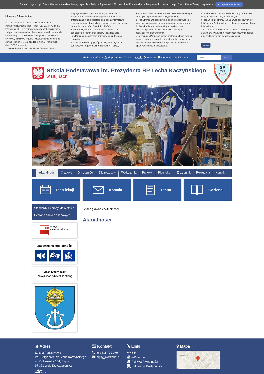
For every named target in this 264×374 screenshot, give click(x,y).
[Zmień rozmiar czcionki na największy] (140, 57)
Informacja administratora (174, 57)
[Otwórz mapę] (198, 359)
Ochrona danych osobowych (52, 215)
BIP (133, 352)
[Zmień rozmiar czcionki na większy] (138, 57)
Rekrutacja (203, 172)
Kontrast (151, 57)
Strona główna (94, 57)
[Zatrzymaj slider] (132, 162)
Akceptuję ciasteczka (229, 4)
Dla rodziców (107, 172)
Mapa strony (114, 57)
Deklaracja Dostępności (146, 366)
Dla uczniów (85, 172)
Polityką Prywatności (102, 4)
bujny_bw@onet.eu (108, 357)
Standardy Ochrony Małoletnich (54, 208)
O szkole (66, 172)
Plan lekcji (164, 172)
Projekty (147, 172)
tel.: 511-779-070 (107, 352)
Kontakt (220, 172)
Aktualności (47, 172)
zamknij (206, 45)
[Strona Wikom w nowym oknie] (40, 371)
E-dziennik (184, 172)
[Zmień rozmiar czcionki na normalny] (136, 57)
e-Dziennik (138, 357)
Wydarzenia (128, 172)
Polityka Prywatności (144, 361)
